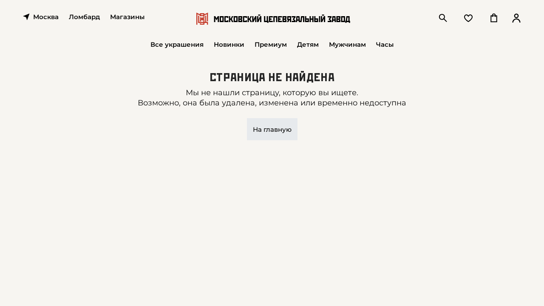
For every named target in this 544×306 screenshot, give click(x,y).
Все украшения (177, 44)
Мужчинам (347, 44)
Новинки (229, 44)
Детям (308, 44)
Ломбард (84, 17)
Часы (385, 44)
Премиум (271, 44)
